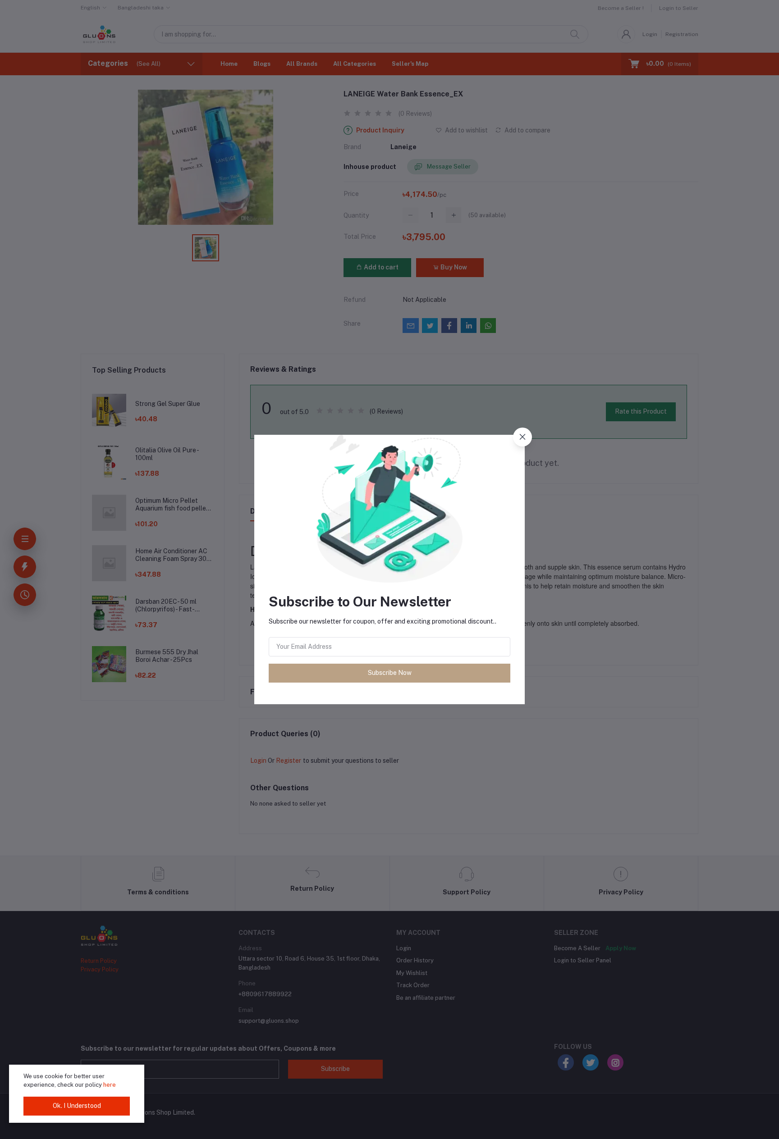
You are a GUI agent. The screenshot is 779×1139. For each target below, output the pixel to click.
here (109, 1084)
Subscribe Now (390, 672)
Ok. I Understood (77, 1105)
